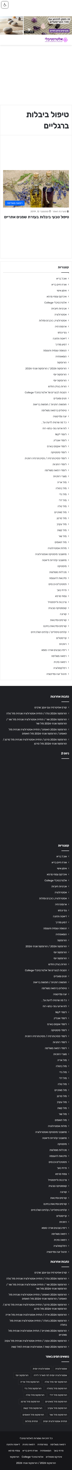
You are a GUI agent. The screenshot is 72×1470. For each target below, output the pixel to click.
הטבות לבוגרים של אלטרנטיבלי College (46, 392)
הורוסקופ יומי (60, 374)
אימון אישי (62, 290)
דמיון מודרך (61, 344)
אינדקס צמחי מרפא (57, 296)
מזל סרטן (62, 518)
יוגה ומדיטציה (60, 416)
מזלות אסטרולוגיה (57, 548)
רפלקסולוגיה (60, 667)
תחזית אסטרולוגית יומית (55, 1421)
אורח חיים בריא (59, 284)
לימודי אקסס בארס (57, 446)
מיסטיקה (62, 566)
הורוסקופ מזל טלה (35, 1395)
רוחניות (63, 644)
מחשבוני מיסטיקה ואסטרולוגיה (51, 554)
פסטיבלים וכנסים (58, 584)
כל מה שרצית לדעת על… (54, 422)
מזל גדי (63, 494)
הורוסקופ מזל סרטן (30, 1401)
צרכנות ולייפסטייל (57, 602)
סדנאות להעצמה (58, 578)
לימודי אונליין (60, 440)
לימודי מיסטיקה (59, 452)
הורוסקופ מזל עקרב (57, 1408)
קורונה (63, 614)
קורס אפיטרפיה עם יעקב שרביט (50, 707)
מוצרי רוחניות (60, 476)
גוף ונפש (62, 332)
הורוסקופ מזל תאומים (33, 1414)
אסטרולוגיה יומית (41, 1368)
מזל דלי (63, 500)
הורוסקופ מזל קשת (32, 1408)
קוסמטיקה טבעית (57, 608)
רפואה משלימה (59, 655)
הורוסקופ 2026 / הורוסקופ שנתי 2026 (46, 368)
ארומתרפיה (61, 326)
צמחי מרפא (61, 596)
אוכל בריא (61, 278)
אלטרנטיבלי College (55, 302)
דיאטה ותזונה (60, 338)
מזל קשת (62, 530)
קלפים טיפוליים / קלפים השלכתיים (49, 632)
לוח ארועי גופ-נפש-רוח (55, 428)
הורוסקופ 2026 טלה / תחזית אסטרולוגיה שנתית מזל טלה (36, 713)
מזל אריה (62, 482)
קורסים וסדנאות (58, 620)
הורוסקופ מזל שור (58, 1414)
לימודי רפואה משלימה (56, 470)
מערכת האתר (59, 211)
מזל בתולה (61, 488)
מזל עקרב (62, 524)
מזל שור (63, 536)
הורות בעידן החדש (57, 386)
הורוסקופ (62, 362)
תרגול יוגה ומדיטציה (56, 673)
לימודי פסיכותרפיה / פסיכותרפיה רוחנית (46, 458)
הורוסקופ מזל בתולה (57, 1388)
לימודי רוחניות (60, 464)
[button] (5, 5)
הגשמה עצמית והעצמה (55, 350)
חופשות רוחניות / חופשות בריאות (50, 404)
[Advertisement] (36, 800)
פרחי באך (62, 590)
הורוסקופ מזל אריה (29, 1382)
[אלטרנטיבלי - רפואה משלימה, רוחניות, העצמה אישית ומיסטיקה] (53, 40)
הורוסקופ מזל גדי (32, 1388)
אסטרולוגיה (61, 314)
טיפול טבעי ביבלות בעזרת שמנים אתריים (36, 217)
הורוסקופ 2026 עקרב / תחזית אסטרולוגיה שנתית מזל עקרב (35, 1340)
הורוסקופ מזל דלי (58, 1395)
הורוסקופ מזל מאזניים (56, 1401)
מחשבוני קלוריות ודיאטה (54, 560)
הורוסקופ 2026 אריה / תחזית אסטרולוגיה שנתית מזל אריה (36, 1314)
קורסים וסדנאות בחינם (55, 626)
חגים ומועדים (60, 398)
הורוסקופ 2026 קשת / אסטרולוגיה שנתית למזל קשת (39, 1346)
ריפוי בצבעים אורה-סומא (54, 650)
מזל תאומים (61, 542)
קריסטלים (61, 638)
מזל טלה (62, 506)
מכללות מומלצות (58, 572)
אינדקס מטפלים (54, 1456)
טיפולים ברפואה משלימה (54, 410)
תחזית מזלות (31, 1421)
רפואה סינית (60, 661)
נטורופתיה (42, 1444)
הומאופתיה (61, 356)
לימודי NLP (61, 434)
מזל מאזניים (60, 512)
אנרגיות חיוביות (59, 308)
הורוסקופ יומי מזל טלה (56, 1382)
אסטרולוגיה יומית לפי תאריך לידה (50, 1375)
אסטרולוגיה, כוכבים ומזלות (53, 320)
